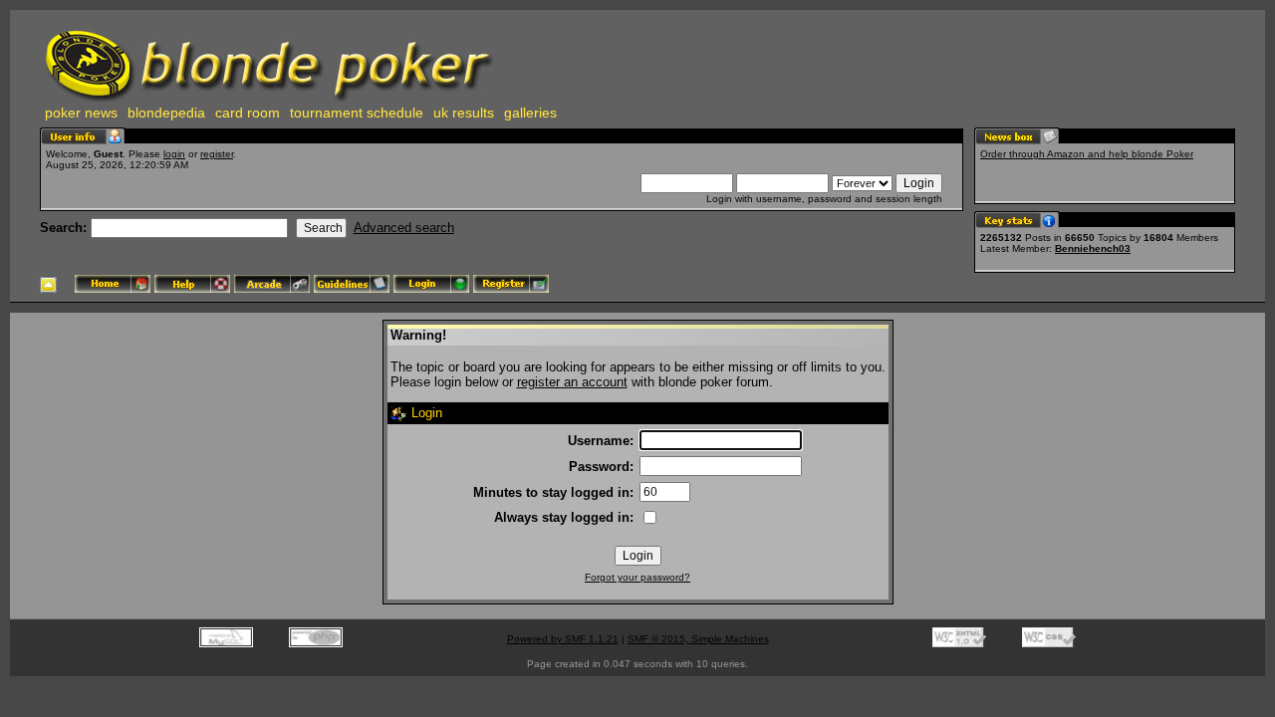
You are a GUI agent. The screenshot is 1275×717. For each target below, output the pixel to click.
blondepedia (166, 112)
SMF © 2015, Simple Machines (698, 638)
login (174, 153)
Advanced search (404, 227)
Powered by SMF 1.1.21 (563, 638)
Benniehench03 (1093, 248)
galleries (530, 112)
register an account (572, 381)
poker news (81, 112)
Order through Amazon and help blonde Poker (1086, 153)
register (216, 153)
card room (247, 112)
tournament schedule (356, 112)
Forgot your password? (637, 577)
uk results (463, 112)
